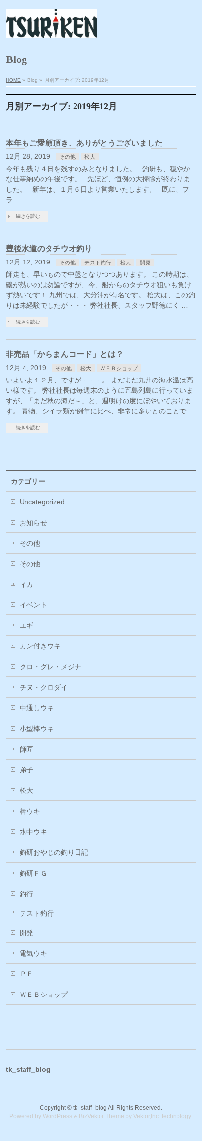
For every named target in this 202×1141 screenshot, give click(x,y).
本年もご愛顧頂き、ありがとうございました (84, 143)
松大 (89, 157)
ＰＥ (26, 974)
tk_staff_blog (90, 1107)
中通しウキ (37, 708)
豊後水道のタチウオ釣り (49, 248)
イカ (26, 584)
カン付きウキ (40, 646)
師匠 (26, 749)
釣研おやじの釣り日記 (54, 852)
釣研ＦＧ (33, 873)
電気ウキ (33, 953)
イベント (33, 605)
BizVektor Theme (101, 1116)
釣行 (26, 894)
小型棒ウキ (37, 728)
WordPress (57, 1116)
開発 (145, 262)
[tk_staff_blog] (51, 27)
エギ (26, 625)
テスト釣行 (97, 262)
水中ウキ (33, 832)
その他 (67, 157)
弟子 (26, 770)
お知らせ (33, 523)
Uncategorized (42, 502)
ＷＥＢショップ (119, 368)
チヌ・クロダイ (44, 687)
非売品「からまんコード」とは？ (65, 354)
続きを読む (28, 216)
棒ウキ (30, 811)
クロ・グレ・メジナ (50, 667)
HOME (13, 80)
